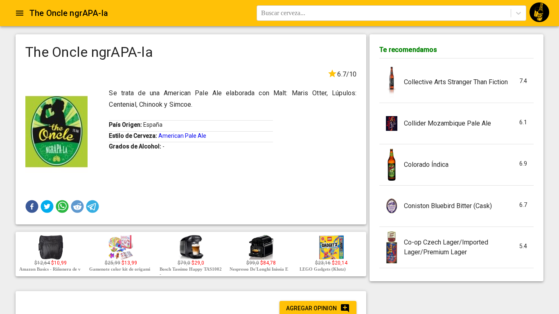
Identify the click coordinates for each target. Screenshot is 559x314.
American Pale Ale (182, 135)
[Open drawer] (19, 13)
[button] (31, 206)
